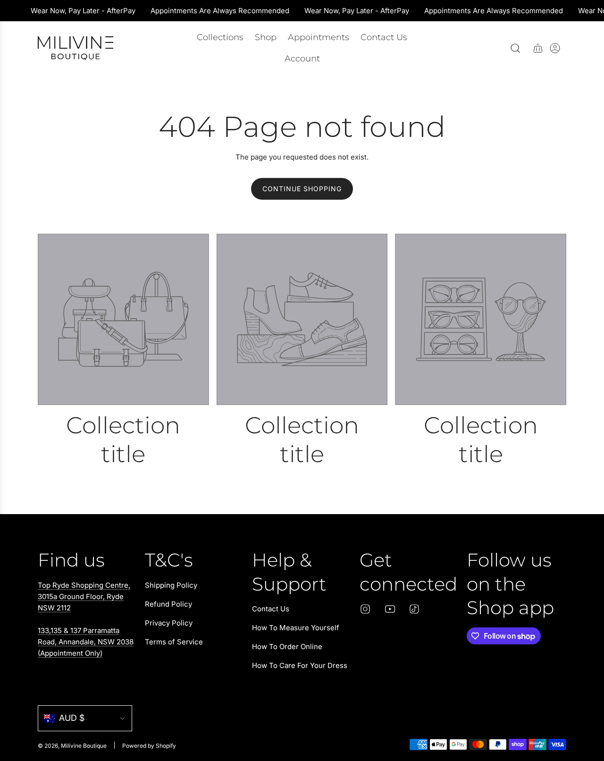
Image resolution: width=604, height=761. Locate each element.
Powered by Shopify (149, 745)
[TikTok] (414, 609)
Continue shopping (302, 189)
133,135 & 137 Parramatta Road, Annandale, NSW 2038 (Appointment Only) (86, 642)
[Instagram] (365, 609)
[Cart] (538, 48)
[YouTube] (389, 609)
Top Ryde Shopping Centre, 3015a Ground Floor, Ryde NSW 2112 (84, 596)
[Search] (515, 48)
